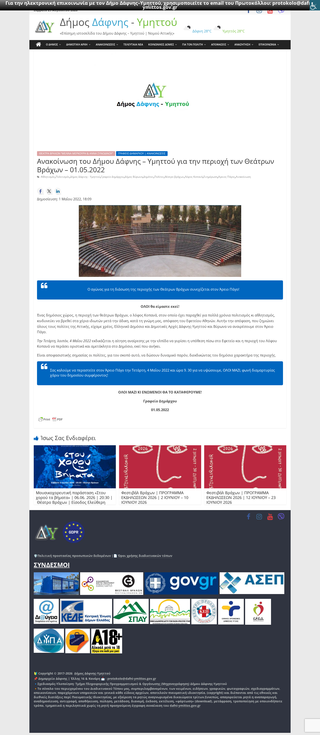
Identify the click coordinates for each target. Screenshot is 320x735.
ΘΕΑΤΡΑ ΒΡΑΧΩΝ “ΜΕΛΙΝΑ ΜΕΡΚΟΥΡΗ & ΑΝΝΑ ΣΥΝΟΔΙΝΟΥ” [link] (76, 153)
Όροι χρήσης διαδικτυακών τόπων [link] (144, 556)
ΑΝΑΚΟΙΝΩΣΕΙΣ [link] (105, 44)
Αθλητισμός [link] (48, 177)
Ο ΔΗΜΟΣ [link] (52, 44)
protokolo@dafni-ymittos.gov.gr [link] (131, 678)
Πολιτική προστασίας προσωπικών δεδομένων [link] (74, 556)
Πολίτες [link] (159, 177)
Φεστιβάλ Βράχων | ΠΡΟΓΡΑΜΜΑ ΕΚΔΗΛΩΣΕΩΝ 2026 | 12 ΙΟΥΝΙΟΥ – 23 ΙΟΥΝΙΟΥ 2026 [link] (241, 497)
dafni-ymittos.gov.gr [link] (185, 705)
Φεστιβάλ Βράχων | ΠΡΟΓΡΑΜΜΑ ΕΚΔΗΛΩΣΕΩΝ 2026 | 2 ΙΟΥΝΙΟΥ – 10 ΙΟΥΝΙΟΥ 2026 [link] (154, 497)
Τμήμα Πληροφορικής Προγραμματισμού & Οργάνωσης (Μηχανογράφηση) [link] (132, 684)
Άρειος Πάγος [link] (226, 177)
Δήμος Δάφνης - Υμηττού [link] (85, 177)
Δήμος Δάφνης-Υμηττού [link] (92, 673)
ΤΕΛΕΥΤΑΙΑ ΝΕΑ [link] (133, 44)
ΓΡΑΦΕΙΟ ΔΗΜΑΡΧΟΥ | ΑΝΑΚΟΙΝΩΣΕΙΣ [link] (141, 153)
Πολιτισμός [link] (62, 177)
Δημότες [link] (148, 177)
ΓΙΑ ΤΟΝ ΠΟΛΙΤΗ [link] (192, 44)
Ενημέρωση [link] (210, 177)
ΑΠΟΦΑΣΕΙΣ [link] (218, 44)
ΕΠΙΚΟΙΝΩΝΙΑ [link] (267, 44)
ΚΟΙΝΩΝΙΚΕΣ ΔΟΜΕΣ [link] (161, 44)
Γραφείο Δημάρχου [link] (112, 177)
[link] (315, 5)
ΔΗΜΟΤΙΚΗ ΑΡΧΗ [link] (77, 44)
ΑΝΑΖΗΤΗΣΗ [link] (242, 44)
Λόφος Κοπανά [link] (194, 177)
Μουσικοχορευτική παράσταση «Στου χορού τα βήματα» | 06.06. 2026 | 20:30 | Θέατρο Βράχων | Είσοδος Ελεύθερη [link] (74, 497)
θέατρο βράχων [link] (174, 177)
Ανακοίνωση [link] (243, 177)
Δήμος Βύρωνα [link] (134, 177)
